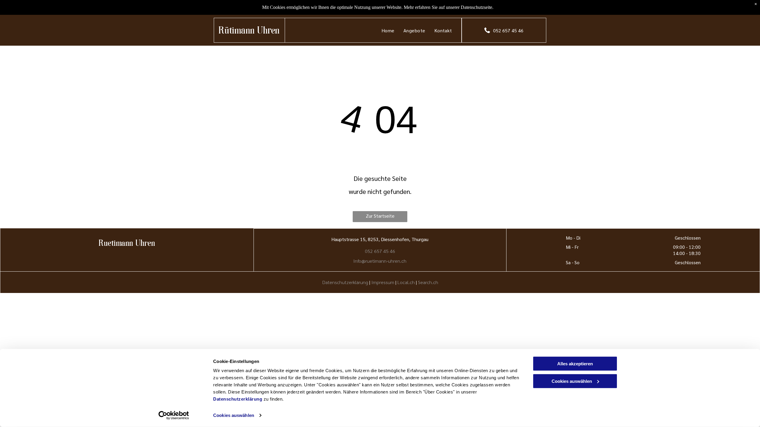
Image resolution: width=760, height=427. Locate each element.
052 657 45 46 (380, 251)
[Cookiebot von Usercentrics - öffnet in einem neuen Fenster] (174, 415)
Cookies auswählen (233, 415)
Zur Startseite (380, 216)
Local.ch (406, 282)
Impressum (382, 282)
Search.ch (428, 282)
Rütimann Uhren (249, 31)
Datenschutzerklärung (237, 398)
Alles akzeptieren (575, 363)
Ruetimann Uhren (127, 244)
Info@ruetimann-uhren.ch (379, 261)
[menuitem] (388, 30)
